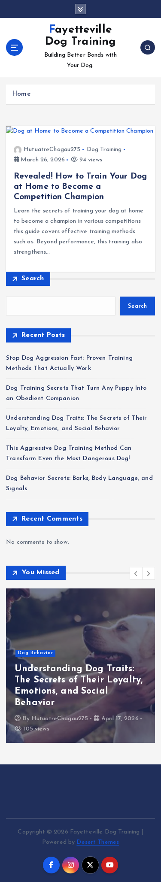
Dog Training (104, 149)
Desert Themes (97, 842)
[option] (80, 665)
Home (21, 94)
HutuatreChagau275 (52, 149)
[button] (136, 573)
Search (32, 278)
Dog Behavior (35, 653)
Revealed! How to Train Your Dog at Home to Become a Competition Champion (80, 186)
